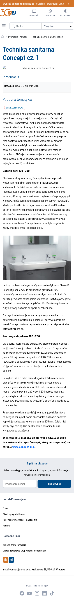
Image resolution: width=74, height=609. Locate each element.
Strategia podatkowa (14, 513)
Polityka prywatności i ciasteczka (20, 519)
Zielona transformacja (14, 544)
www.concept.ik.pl (23, 446)
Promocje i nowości (18, 36)
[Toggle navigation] (4, 23)
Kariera (6, 525)
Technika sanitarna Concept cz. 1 (48, 36)
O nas (5, 508)
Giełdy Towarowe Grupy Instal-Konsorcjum (24, 550)
